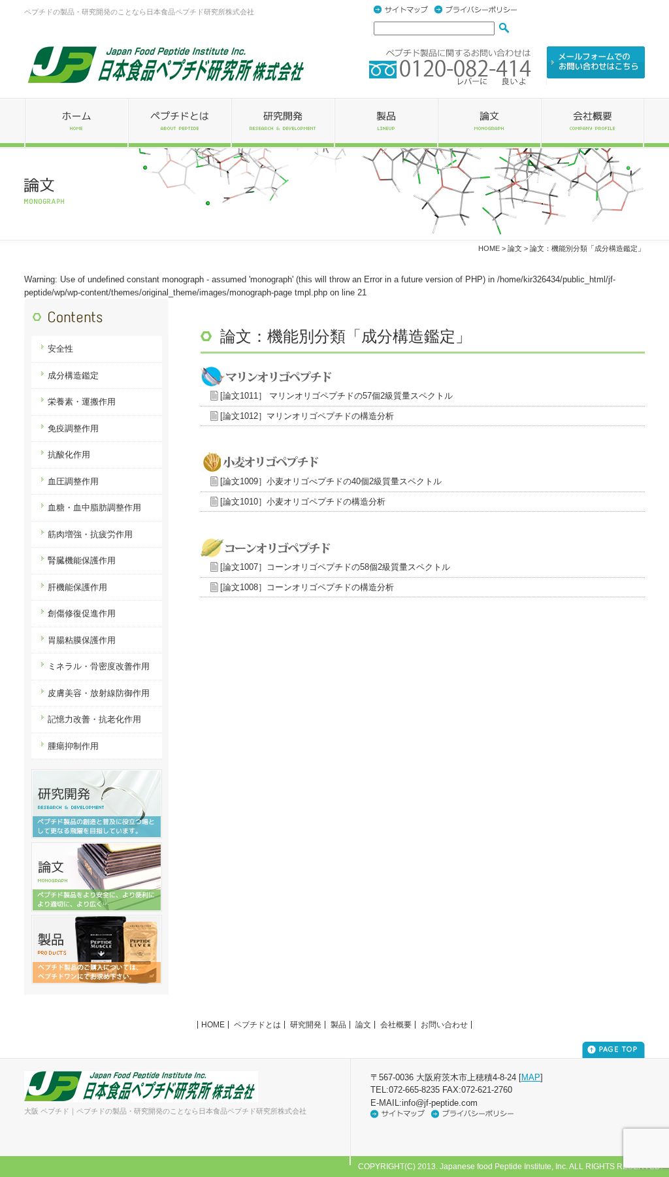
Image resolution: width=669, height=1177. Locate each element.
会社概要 (396, 1024)
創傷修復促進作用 (82, 613)
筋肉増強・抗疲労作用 (90, 534)
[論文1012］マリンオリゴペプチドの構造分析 (307, 416)
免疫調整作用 (73, 428)
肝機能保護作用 (77, 587)
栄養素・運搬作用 (82, 401)
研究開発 (305, 1024)
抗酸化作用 (69, 454)
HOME (489, 248)
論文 (515, 248)
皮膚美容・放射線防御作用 (99, 693)
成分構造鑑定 (73, 375)
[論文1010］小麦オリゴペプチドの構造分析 (302, 501)
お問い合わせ (444, 1024)
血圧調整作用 (73, 481)
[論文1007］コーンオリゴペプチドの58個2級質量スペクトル (335, 567)
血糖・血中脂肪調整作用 (94, 507)
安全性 (60, 349)
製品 (338, 1024)
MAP (530, 1077)
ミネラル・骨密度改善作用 (99, 666)
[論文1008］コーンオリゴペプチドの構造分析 (307, 587)
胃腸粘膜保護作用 (82, 640)
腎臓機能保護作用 (82, 560)
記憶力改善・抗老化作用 (94, 719)
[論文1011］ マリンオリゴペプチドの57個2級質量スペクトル (336, 396)
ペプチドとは (257, 1024)
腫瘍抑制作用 (73, 746)
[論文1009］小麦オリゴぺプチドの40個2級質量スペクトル (331, 481)
